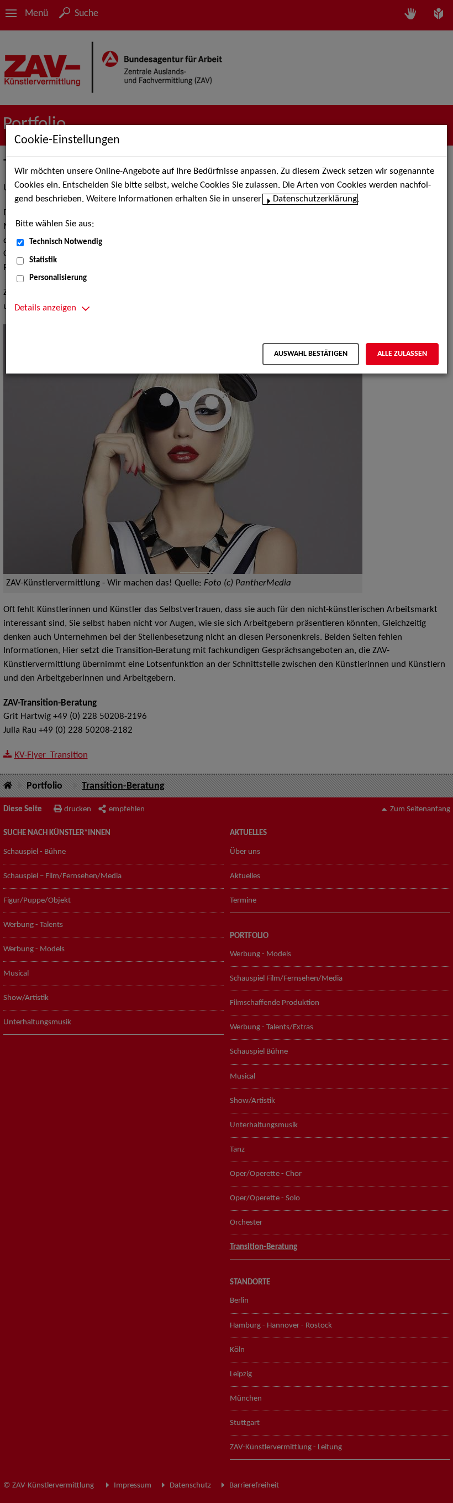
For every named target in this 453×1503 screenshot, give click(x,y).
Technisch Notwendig (65, 242)
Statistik (43, 260)
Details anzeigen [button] (45, 308)
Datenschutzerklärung (315, 199)
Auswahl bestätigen (310, 354)
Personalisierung (58, 278)
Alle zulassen (402, 354)
